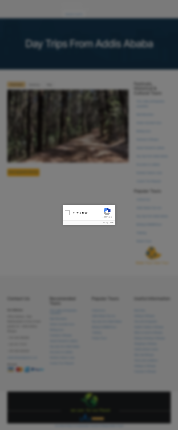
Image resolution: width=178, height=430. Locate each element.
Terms (112, 223)
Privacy (105, 223)
